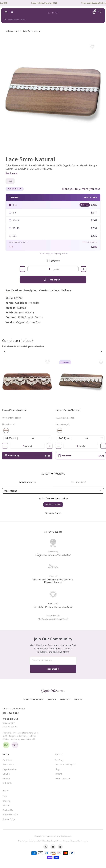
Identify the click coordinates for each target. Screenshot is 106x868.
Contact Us (8, 810)
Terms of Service (77, 841)
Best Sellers (8, 760)
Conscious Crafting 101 (65, 764)
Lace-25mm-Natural (14, 410)
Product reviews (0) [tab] (27, 482)
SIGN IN (78, 699)
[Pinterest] (60, 846)
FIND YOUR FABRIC (34, 699)
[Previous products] (4, 351)
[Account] (12, 12)
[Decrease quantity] (5, 446)
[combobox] (52, 19)
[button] (53, 95)
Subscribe (53, 669)
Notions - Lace (12, 31)
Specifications (14, 290)
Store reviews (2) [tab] (78, 482)
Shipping (6, 801)
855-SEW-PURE (11, 713)
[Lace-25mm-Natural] (27, 381)
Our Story (59, 760)
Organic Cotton (9, 769)
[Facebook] (53, 846)
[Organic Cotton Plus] (53, 691)
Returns (6, 805)
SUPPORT (65, 699)
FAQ (5, 796)
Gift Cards (7, 783)
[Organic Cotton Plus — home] (53, 13)
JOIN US (52, 699)
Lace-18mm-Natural (68, 410)
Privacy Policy (9, 819)
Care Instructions (49, 290)
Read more (11, 173)
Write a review (53, 504)
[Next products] (101, 351)
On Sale (6, 773)
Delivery (66, 290)
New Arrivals (8, 764)
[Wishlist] (100, 12)
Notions (6, 778)
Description (30, 290)
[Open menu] (6, 12)
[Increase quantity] (49, 446)
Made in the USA (62, 778)
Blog (57, 769)
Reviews (58, 773)
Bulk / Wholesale (10, 814)
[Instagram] (45, 846)
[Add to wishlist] (92, 46)
